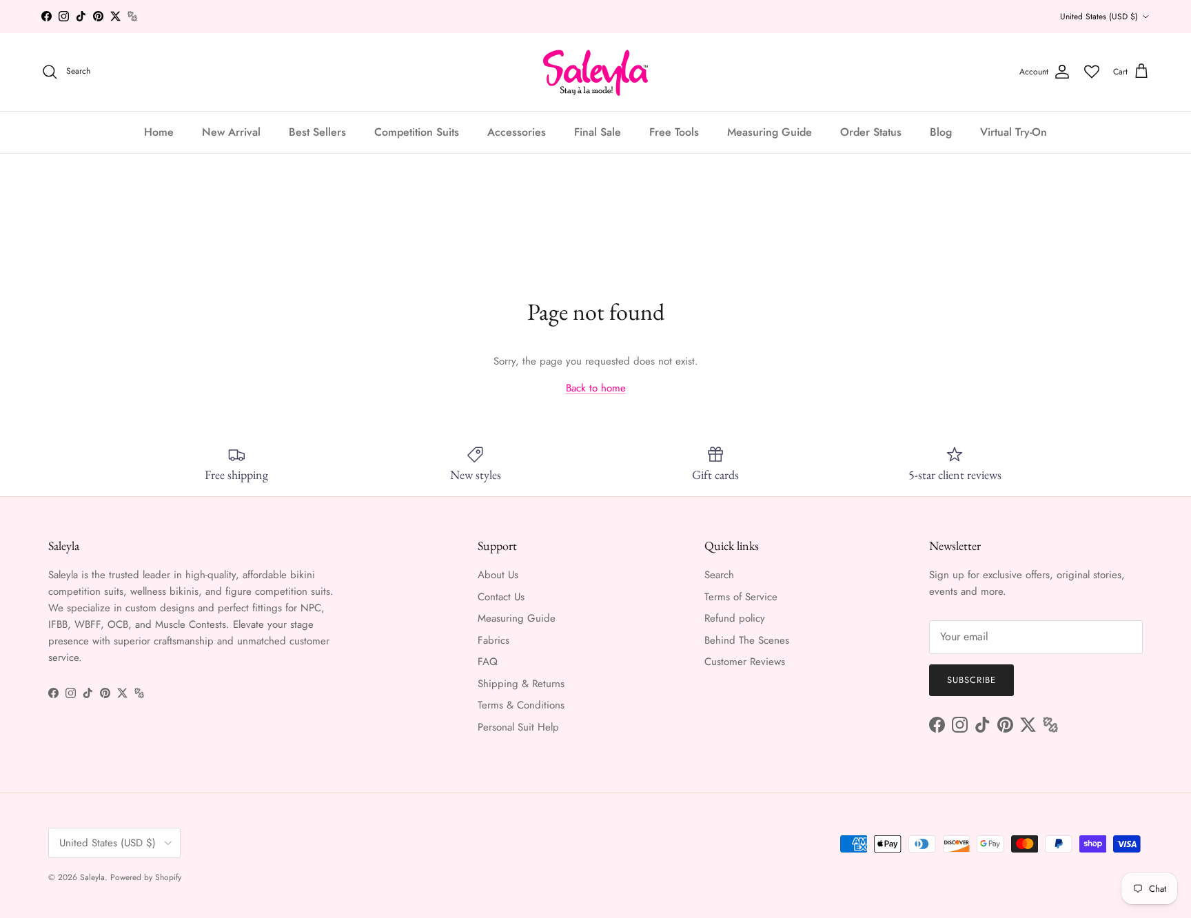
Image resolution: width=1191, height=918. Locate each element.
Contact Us (501, 596)
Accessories (516, 131)
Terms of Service (740, 596)
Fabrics (493, 640)
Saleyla (92, 877)
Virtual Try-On (1013, 131)
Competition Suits (416, 131)
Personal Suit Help (518, 727)
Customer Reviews (744, 661)
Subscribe (971, 679)
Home (159, 131)
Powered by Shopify (145, 877)
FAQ (488, 661)
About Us (498, 574)
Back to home (596, 388)
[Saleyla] (596, 72)
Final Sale (597, 131)
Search (719, 574)
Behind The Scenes (746, 640)
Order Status (871, 131)
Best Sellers (317, 131)
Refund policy (734, 618)
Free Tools (674, 131)
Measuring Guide (769, 131)
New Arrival (231, 131)
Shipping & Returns (521, 683)
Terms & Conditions (521, 705)
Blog (941, 131)
